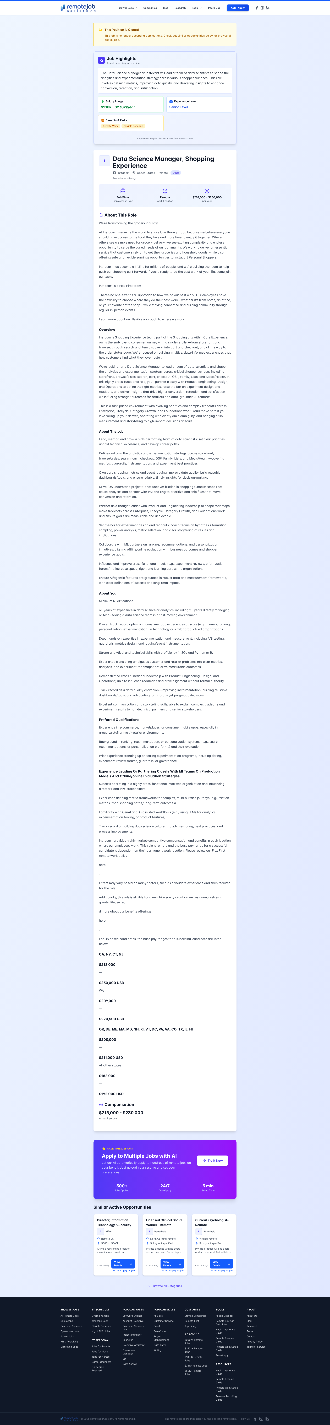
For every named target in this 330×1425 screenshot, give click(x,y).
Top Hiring (190, 1326)
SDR (125, 1358)
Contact (251, 1336)
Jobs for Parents (101, 1346)
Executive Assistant (134, 1344)
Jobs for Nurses (100, 1356)
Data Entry (160, 1344)
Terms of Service (256, 1346)
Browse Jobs (126, 7)
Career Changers (101, 1361)
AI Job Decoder (224, 1315)
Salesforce (160, 1331)
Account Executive (133, 1320)
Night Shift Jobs (101, 1331)
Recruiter (128, 1339)
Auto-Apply (238, 7)
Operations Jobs (69, 1331)
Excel (157, 1326)
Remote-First (192, 1320)
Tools (195, 7)
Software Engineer (133, 1315)
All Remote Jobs (69, 1315)
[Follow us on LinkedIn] (268, 8)
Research (180, 7)
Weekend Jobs (100, 1320)
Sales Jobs (66, 1320)
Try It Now (215, 1160)
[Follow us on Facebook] (256, 8)
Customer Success (70, 1326)
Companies (150, 7)
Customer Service (164, 1320)
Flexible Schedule (101, 1326)
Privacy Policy (255, 1341)
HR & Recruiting (69, 1341)
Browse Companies (195, 1315)
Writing (158, 1350)
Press (250, 1331)
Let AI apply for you (125, 1270)
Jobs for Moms (100, 1351)
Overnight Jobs (100, 1315)
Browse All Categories (167, 1286)
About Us (252, 1315)
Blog (165, 7)
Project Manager (132, 1334)
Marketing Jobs (69, 1346)
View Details (118, 1263)
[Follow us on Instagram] (262, 8)
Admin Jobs (67, 1336)
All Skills (158, 1315)
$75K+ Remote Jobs (196, 1365)
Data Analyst (130, 1363)
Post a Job (214, 7)
